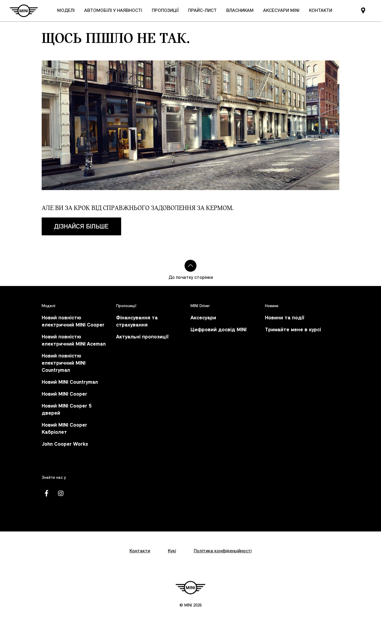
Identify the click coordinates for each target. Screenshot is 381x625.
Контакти (139, 551)
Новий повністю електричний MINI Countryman (63, 363)
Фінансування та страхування (137, 321)
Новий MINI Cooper (64, 394)
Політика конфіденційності (223, 551)
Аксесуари (203, 318)
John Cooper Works (65, 444)
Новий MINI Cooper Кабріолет (64, 428)
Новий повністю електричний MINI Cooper (73, 321)
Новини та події (284, 318)
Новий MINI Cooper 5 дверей (67, 409)
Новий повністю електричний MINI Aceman (74, 340)
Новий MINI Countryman (70, 382)
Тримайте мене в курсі (293, 330)
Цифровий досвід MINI (218, 330)
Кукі (172, 551)
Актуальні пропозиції (142, 337)
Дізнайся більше (81, 226)
